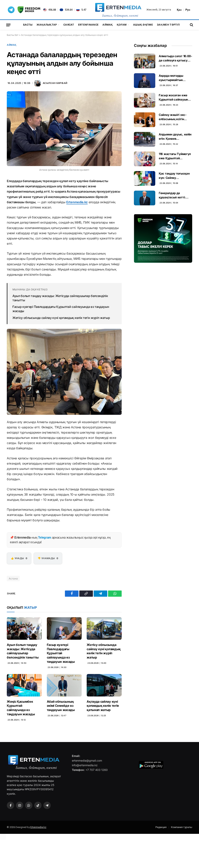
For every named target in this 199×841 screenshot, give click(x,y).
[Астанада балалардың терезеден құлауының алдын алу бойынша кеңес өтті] (64, 128)
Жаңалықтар (47, 24)
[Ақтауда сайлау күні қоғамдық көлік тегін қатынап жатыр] (104, 685)
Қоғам (122, 24)
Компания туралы (181, 827)
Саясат (68, 24)
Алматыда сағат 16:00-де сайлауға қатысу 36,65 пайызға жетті (175, 58)
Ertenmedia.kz (77, 202)
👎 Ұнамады (48, 558)
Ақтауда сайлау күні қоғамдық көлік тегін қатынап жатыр (103, 706)
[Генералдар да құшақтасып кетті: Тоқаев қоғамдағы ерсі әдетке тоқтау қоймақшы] (144, 198)
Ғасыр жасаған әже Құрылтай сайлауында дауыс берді (175, 97)
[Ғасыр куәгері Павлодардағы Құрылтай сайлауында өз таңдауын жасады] (64, 628)
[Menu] (8, 24)
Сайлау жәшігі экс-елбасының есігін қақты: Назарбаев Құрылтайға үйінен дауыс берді (173, 117)
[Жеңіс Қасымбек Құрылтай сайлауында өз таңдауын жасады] (24, 685)
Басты (27, 24)
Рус (187, 9)
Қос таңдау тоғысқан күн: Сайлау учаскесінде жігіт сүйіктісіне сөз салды (174, 176)
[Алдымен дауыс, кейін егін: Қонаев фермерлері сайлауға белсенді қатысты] (144, 139)
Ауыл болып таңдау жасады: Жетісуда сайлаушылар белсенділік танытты (60, 298)
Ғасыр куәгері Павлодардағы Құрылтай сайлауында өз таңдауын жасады (60, 309)
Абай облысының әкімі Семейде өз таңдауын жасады (61, 706)
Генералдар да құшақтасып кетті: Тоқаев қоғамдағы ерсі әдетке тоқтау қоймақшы (175, 195)
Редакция (161, 827)
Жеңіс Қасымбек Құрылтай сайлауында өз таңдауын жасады (21, 708)
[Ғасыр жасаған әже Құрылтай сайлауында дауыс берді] (144, 100)
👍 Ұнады (19, 558)
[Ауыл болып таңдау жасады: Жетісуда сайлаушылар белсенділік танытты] (24, 628)
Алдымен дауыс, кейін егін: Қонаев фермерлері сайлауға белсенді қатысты (175, 137)
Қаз (179, 9)
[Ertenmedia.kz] (118, 9)
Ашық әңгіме (143, 24)
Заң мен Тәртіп (168, 24)
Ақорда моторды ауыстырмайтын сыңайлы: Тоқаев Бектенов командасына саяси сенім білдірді (173, 78)
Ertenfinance (88, 24)
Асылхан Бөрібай (55, 83)
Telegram (44, 537)
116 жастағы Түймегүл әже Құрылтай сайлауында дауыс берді (175, 156)
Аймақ (107, 24)
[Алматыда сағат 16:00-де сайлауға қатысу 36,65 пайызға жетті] (144, 61)
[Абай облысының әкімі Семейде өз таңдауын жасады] (64, 685)
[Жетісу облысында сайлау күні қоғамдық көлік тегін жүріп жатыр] (104, 628)
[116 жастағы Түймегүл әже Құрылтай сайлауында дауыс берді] (144, 159)
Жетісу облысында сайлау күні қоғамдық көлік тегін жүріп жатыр (61, 318)
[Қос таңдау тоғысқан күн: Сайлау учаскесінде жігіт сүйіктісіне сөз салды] (144, 178)
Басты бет (12, 35)
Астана (13, 578)
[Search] (191, 25)
